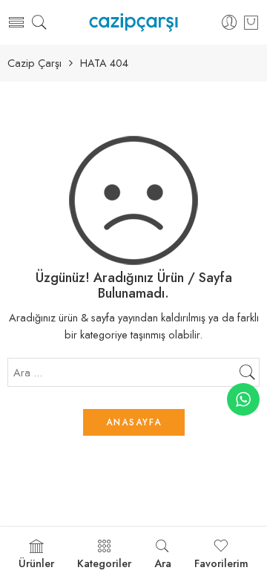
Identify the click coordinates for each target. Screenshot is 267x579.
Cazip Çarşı (34, 63)
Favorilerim (221, 563)
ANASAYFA (134, 422)
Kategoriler (104, 563)
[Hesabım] (229, 22)
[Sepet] (251, 22)
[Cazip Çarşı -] (133, 22)
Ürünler (36, 563)
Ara (162, 563)
